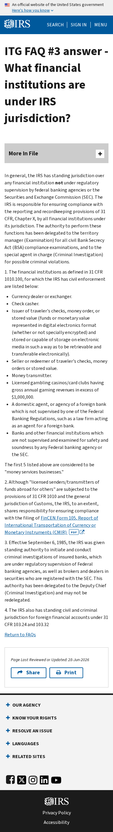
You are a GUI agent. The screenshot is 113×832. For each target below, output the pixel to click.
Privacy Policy (56, 813)
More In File (23, 153)
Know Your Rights (34, 718)
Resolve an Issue (32, 731)
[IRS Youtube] (56, 779)
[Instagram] (33, 779)
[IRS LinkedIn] (44, 779)
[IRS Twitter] (21, 779)
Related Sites (28, 756)
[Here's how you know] (56, 8)
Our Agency (26, 705)
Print (70, 672)
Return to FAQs (20, 634)
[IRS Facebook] (10, 779)
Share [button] (33, 672)
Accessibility (56, 822)
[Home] (17, 23)
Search (55, 25)
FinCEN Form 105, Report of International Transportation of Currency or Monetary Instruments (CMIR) (51, 525)
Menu (100, 25)
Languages (25, 743)
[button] (79, 25)
